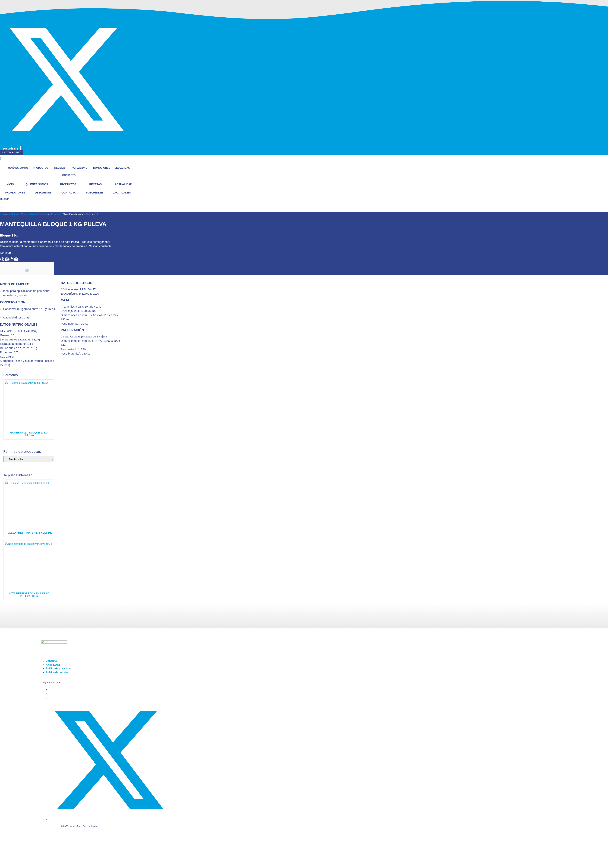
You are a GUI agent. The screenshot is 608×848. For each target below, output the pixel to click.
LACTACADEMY (123, 192)
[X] (7, 259)
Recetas (60, 167)
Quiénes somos (18, 167)
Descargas (122, 167)
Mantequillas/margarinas (34, 214)
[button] (2, 210)
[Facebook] (2, 259)
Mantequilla (56, 214)
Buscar (4, 198)
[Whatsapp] (16, 259)
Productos (40, 167)
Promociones (101, 167)
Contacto (69, 175)
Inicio (10, 184)
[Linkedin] (11, 259)
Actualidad (79, 167)
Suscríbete (94, 192)
